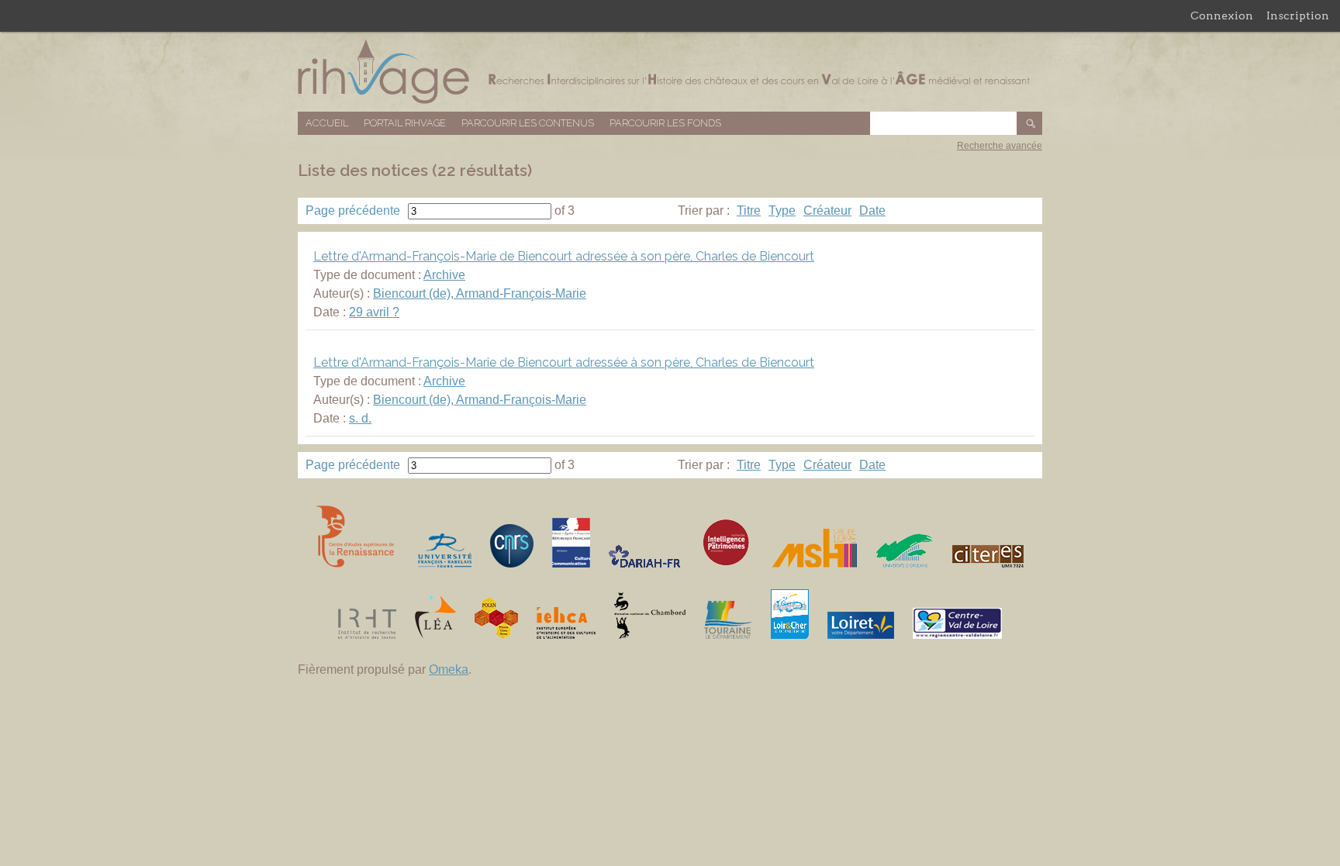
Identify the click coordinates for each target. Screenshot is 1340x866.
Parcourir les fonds (665, 123)
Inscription (1297, 15)
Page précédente (353, 210)
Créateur (827, 210)
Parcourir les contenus (527, 123)
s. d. (360, 418)
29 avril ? (374, 312)
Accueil (327, 123)
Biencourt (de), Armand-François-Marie (479, 293)
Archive (444, 274)
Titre (749, 210)
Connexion (1221, 15)
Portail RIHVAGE (405, 123)
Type (782, 210)
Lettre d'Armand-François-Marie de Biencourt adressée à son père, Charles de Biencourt (563, 256)
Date (872, 210)
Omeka (448, 669)
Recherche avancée (999, 145)
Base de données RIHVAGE (670, 72)
